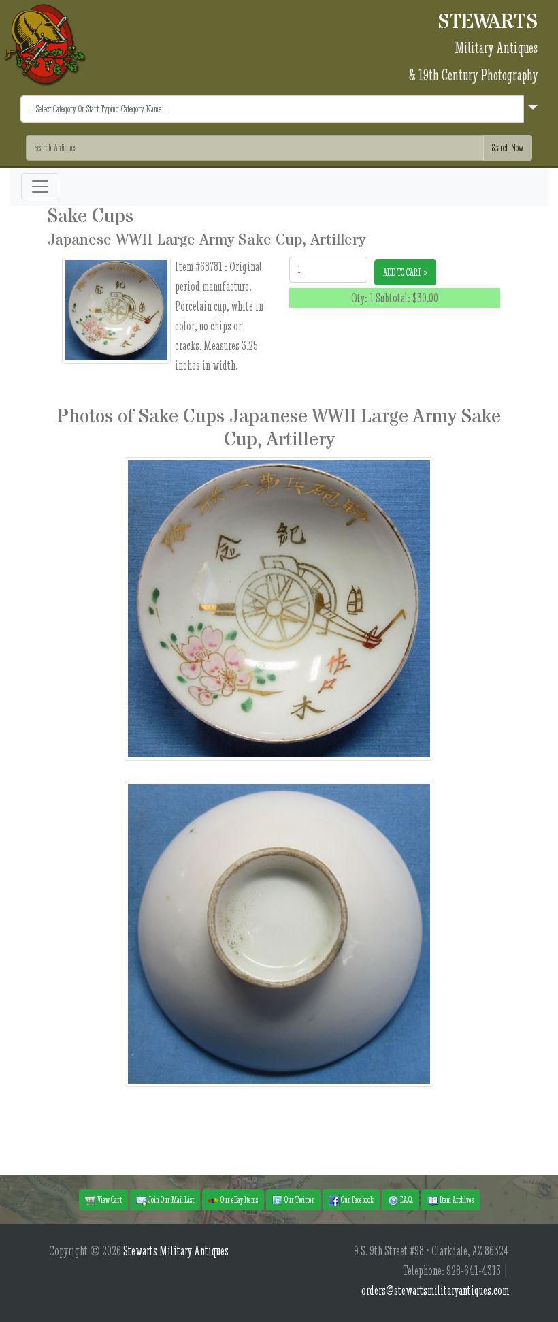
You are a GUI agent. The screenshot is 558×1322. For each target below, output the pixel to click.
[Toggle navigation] (40, 186)
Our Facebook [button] (357, 1199)
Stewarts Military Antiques (176, 1251)
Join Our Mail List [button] (170, 1199)
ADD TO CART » (405, 272)
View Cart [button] (109, 1199)
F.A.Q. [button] (406, 1199)
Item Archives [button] (456, 1199)
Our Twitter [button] (298, 1199)
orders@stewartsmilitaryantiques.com (435, 1290)
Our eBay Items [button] (238, 1199)
